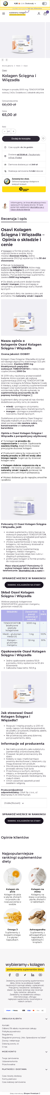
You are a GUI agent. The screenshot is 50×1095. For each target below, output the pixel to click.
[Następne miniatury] (6, 59)
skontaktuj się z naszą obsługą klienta (27, 208)
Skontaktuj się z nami (30, 570)
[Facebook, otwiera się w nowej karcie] (9, 975)
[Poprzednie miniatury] (2, 59)
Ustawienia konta (9, 1061)
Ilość (4, 127)
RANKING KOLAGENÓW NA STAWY (24, 585)
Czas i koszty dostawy (12, 1076)
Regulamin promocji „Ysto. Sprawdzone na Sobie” (24, 1037)
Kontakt (5, 1025)
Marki (18, 66)
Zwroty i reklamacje (11, 1041)
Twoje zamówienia (10, 1058)
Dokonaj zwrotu (9, 1044)
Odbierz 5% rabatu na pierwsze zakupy (19, 1028)
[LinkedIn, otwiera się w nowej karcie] (33, 975)
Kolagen (7, 251)
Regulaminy (7, 1034)
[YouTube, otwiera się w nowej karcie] (40, 975)
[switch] (44, 3)
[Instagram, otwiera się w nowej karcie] (17, 975)
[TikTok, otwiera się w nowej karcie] (25, 975)
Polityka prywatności (11, 1031)
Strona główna (7, 66)
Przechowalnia (8, 1064)
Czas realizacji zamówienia (14, 1082)
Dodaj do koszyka (21, 138)
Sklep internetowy (24, 1093)
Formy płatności (9, 1079)
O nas (4, 1047)
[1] (23, 270)
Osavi (25, 66)
